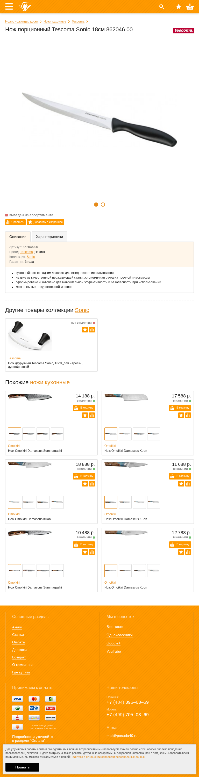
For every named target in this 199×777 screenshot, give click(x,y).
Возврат (19, 657)
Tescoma (78, 21)
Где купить (21, 672)
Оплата (18, 642)
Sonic (31, 257)
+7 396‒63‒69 (127, 702)
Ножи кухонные (55, 21)
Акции (17, 627)
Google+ (113, 643)
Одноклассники (119, 635)
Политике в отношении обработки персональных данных (107, 756)
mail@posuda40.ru (122, 736)
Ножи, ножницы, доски (21, 21)
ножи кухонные (50, 382)
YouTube (113, 651)
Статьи (18, 635)
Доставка (19, 650)
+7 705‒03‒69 (127, 714)
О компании (22, 665)
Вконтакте (114, 626)
